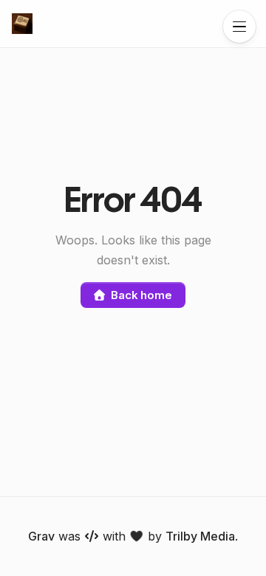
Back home (141, 295)
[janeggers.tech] (22, 23)
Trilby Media (200, 536)
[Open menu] (239, 26)
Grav (41, 536)
